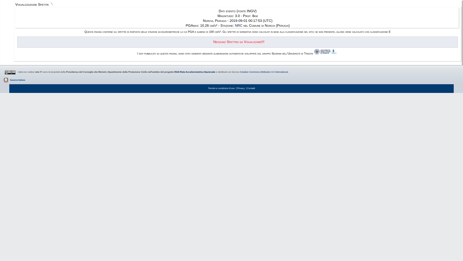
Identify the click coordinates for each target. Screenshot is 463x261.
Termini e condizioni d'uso (221, 88)
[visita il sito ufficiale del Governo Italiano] (14, 81)
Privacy (241, 88)
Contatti (251, 88)
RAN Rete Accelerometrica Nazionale (194, 72)
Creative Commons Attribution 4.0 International (264, 72)
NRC (238, 25)
